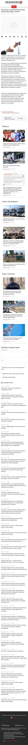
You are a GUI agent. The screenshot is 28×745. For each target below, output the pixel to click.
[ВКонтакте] (6, 37)
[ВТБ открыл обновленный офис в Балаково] (14, 158)
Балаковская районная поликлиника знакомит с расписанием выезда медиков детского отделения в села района (13, 452)
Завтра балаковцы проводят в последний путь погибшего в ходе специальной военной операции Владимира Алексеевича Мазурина (14, 618)
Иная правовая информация (12, 741)
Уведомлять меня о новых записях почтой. (13, 373)
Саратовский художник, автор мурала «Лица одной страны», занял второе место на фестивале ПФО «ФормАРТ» (14, 658)
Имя (2, 360)
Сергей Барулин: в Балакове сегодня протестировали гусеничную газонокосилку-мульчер (12, 435)
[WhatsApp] (26, 37)
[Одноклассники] (10, 37)
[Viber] (22, 37)
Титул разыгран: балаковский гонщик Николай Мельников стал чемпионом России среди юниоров (12, 316)
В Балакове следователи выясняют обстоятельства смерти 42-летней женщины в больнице (12, 292)
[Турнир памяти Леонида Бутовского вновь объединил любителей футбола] (14, 136)
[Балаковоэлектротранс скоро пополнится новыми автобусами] (14, 211)
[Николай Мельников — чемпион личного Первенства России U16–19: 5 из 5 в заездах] (8, 558)
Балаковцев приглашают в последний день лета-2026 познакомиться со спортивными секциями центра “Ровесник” (12, 502)
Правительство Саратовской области (11, 112)
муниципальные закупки (7, 111)
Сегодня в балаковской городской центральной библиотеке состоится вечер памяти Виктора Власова (13, 666)
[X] (18, 37)
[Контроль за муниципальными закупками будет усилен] (14, 13)
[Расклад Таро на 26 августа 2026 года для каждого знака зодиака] (13, 680)
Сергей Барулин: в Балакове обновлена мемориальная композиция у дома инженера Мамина (12, 644)
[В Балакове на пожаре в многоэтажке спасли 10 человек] (8, 410)
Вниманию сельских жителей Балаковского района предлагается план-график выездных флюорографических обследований (12, 443)
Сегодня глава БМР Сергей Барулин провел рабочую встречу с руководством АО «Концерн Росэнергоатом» (13, 600)
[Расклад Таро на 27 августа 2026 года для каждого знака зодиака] (8, 523)
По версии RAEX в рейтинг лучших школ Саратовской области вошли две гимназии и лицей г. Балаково (12, 396)
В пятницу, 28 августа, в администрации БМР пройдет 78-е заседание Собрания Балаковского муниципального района (13, 485)
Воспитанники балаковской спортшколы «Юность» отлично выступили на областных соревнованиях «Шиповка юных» (12, 675)
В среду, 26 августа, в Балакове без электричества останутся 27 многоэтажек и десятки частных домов (14, 576)
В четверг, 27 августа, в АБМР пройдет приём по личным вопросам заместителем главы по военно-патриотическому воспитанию (13, 511)
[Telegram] (14, 37)
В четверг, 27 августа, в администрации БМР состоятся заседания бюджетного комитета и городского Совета (13, 242)
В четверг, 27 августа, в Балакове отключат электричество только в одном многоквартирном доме (14, 405)
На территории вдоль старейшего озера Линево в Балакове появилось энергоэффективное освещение (13, 609)
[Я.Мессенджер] (2, 37)
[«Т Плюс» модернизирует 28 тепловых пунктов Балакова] (8, 424)
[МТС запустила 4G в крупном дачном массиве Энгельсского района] (14, 330)
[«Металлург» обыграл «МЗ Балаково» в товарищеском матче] (8, 386)
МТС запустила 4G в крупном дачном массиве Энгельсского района (12, 338)
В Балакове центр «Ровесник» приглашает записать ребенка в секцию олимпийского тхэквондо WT (12, 635)
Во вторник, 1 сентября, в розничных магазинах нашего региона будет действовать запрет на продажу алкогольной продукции (13, 461)
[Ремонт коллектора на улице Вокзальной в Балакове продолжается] (14, 256)
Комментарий (4, 349)
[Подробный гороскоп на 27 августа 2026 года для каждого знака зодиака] (8, 530)
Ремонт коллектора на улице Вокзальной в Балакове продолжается (14, 264)
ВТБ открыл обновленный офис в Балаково (12, 651)
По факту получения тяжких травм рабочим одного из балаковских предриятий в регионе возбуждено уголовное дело (12, 592)
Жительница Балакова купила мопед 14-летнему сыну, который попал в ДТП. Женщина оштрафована (13, 626)
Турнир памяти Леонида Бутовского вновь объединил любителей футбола (14, 144)
